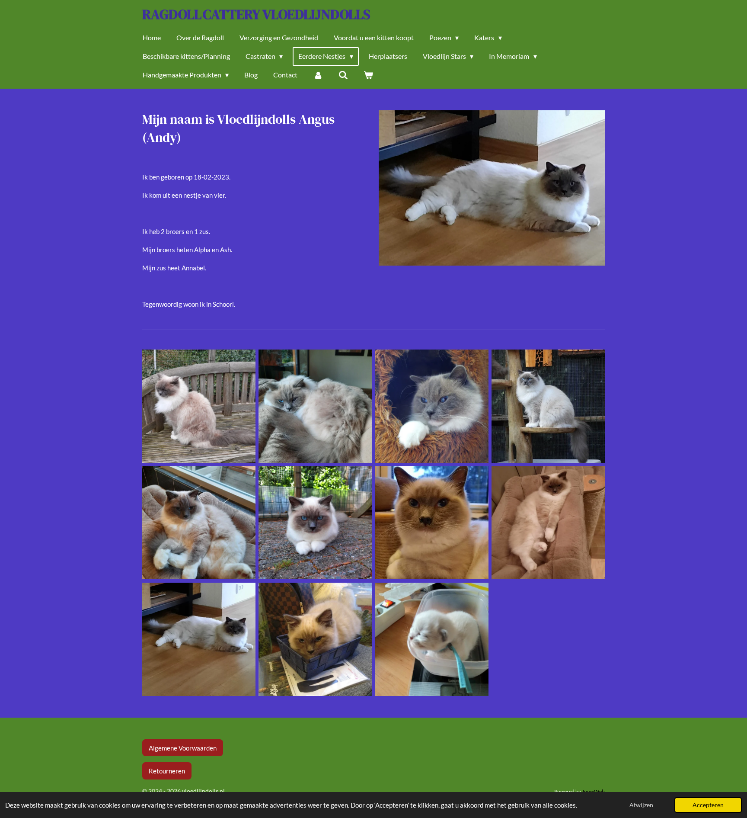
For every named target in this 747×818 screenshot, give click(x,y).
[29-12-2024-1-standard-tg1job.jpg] (315, 406)
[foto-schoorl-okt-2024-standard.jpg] (198, 523)
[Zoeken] (343, 75)
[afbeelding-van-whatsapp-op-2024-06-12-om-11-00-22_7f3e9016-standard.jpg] (548, 523)
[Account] (317, 75)
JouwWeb (593, 791)
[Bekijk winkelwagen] (368, 75)
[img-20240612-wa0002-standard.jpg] (315, 523)
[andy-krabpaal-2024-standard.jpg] (548, 406)
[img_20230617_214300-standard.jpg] (315, 639)
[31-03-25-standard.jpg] (198, 406)
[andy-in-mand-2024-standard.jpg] (432, 406)
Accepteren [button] (708, 805)
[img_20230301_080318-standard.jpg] (432, 639)
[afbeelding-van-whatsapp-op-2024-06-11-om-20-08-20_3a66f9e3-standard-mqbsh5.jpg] (198, 639)
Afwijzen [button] (641, 805)
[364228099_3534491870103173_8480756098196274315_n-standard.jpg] (432, 523)
